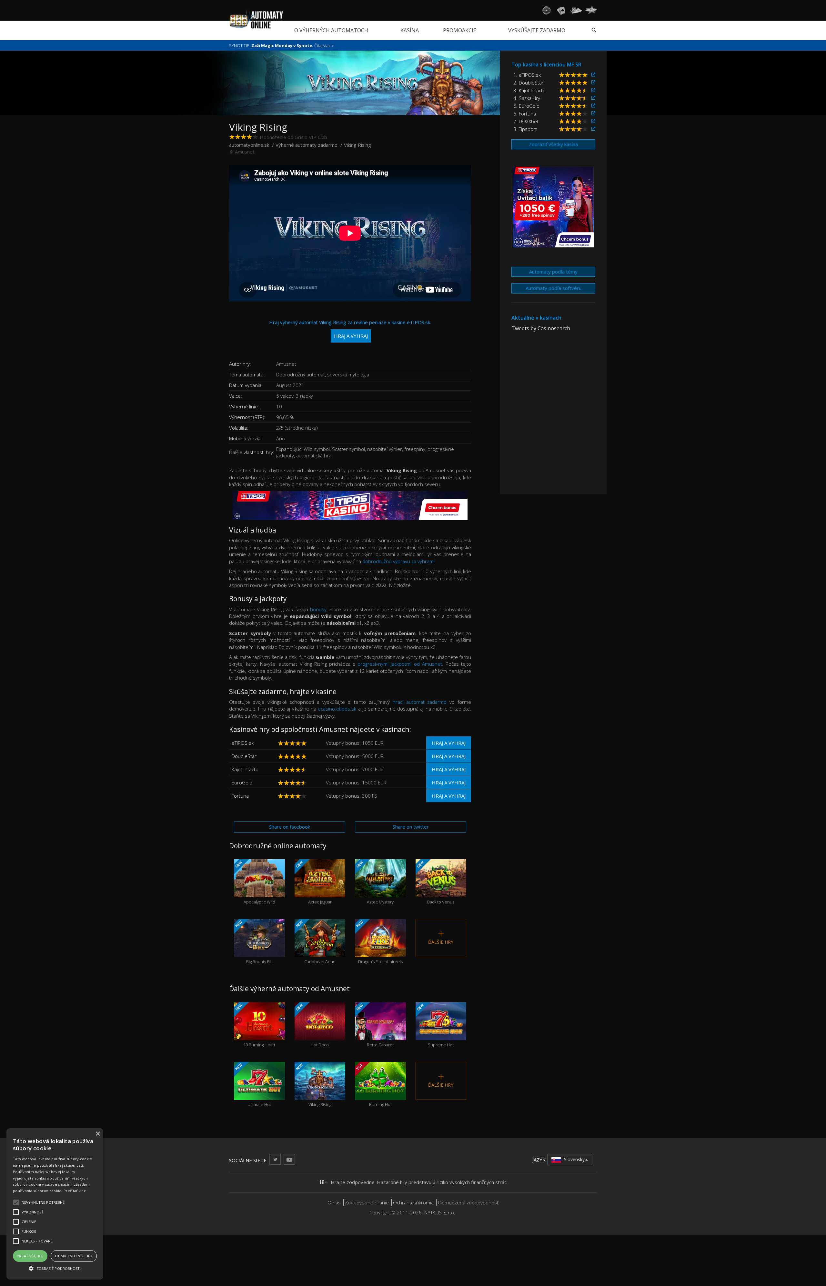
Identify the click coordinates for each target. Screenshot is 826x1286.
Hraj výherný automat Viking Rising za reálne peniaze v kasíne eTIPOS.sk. (350, 329)
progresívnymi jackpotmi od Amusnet (400, 664)
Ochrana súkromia (413, 1202)
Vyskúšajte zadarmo (536, 30)
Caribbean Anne (315, 942)
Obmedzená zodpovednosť (468, 1202)
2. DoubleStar (528, 82)
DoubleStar (244, 756)
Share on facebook (289, 826)
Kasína (409, 30)
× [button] (97, 1133)
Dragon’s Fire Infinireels (379, 942)
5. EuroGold (526, 106)
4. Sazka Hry (526, 98)
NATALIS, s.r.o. (439, 1212)
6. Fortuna (524, 113)
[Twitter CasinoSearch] (275, 1159)
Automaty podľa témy (553, 271)
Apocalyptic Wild (254, 882)
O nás (334, 1202)
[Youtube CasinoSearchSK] (289, 1159)
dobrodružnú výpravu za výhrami (398, 561)
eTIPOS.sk (243, 743)
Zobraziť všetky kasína (553, 144)
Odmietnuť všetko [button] (73, 1255)
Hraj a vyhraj (449, 743)
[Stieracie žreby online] (591, 10)
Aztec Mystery (374, 882)
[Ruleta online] (546, 10)
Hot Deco (312, 1025)
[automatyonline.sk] (256, 19)
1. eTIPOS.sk (527, 75)
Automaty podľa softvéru (553, 288)
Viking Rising (313, 1084)
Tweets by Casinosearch (540, 328)
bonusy (318, 609)
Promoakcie (459, 30)
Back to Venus (435, 882)
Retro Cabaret (374, 1025)
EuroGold (242, 782)
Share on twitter (411, 826)
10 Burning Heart (254, 1025)
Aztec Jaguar (313, 882)
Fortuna (240, 796)
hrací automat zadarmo (420, 702)
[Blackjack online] (561, 10)
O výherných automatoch (331, 30)
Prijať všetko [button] (30, 1255)
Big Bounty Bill (253, 942)
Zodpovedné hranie (367, 1202)
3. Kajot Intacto (529, 90)
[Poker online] (576, 10)
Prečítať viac (75, 1190)
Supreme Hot (435, 1025)
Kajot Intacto (245, 769)
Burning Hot (373, 1084)
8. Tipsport (525, 129)
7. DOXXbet (526, 121)
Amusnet (245, 151)
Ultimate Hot (252, 1084)
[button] (55, 1268)
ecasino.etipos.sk (337, 708)
